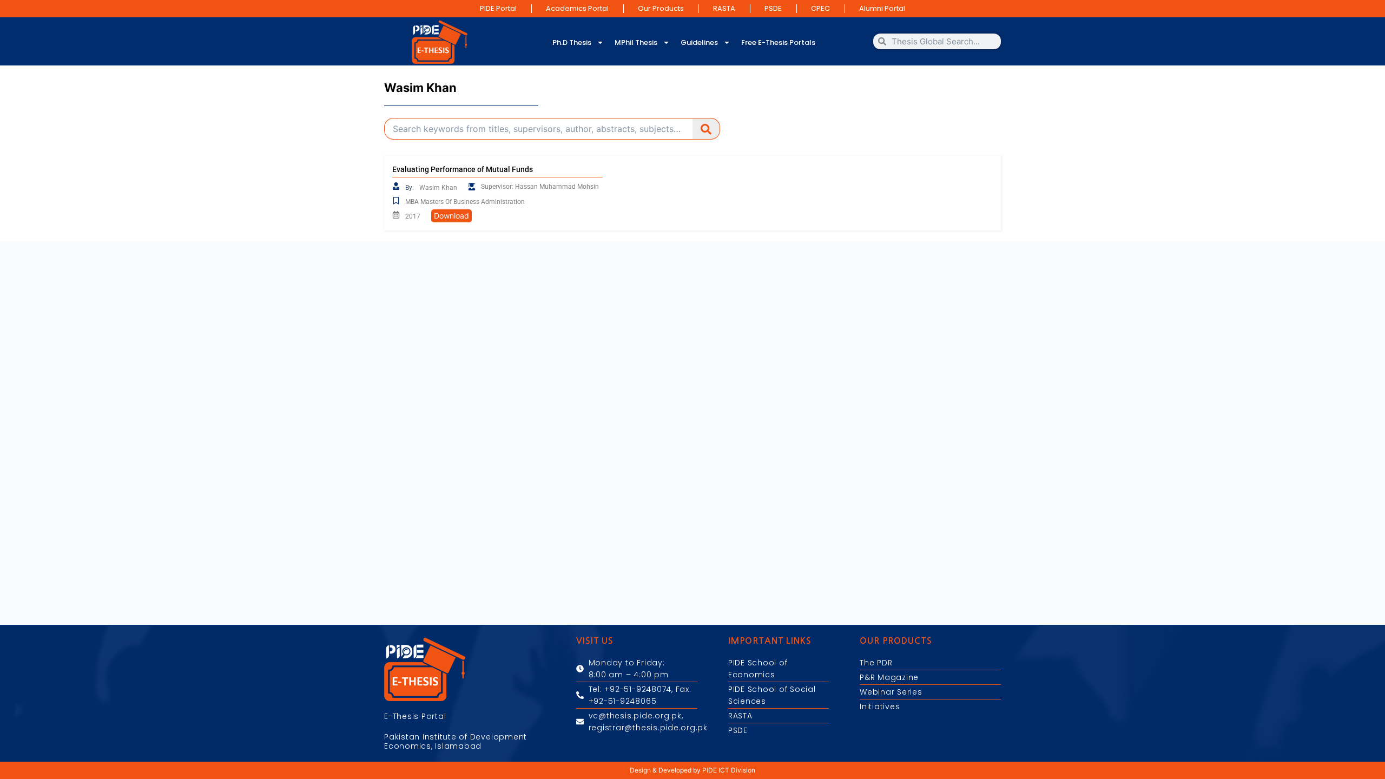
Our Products (661, 8)
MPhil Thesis (636, 42)
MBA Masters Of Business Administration (465, 202)
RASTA (724, 8)
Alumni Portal (882, 8)
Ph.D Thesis (571, 42)
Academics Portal (577, 8)
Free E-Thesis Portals (778, 42)
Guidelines (699, 42)
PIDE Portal (498, 8)
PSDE (773, 8)
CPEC (820, 8)
